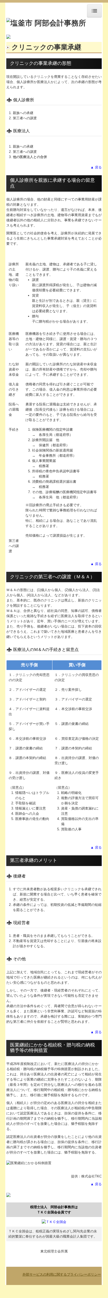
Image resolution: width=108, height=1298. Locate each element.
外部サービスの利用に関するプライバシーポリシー (62, 1274)
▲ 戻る (96, 167)
